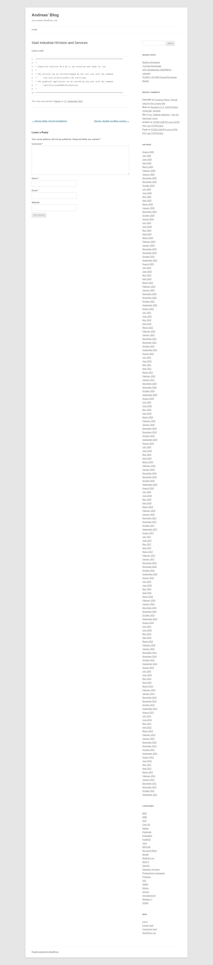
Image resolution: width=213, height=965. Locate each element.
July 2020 (146, 402)
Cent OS (146, 824)
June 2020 (147, 406)
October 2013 (148, 705)
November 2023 (149, 253)
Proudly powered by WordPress (45, 952)
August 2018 (148, 488)
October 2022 (148, 301)
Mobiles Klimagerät (151, 62)
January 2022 (148, 335)
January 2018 (148, 514)
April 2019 (146, 458)
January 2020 (148, 425)
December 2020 (149, 384)
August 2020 (148, 398)
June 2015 (147, 630)
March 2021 (147, 372)
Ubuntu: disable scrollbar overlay (111, 121)
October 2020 (148, 391)
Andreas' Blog (45, 15)
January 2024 (148, 245)
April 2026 (146, 163)
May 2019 (146, 455)
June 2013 (147, 720)
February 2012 (148, 776)
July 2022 (146, 313)
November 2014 (149, 656)
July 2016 (146, 582)
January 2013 (148, 739)
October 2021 (148, 346)
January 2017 (148, 559)
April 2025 (146, 200)
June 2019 (147, 451)
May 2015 (146, 634)
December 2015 (149, 608)
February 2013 (148, 735)
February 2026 (148, 171)
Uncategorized (148, 895)
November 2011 (149, 787)
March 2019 (147, 462)
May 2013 (146, 724)
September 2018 (149, 484)
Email (35, 190)
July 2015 (146, 626)
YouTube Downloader (151, 66)
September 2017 (149, 529)
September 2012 (149, 753)
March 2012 (147, 772)
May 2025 (146, 197)
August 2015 (148, 623)
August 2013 (148, 712)
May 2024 (146, 230)
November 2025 (149, 182)
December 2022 (149, 294)
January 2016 (148, 604)
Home (34, 30)
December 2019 (149, 428)
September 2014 (149, 664)
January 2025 (148, 208)
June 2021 (147, 361)
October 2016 (148, 570)
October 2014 (148, 660)
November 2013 (149, 701)
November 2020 (149, 387)
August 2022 (148, 309)
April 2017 (146, 548)
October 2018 (148, 481)
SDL (144, 881)
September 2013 (149, 709)
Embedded (147, 836)
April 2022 (146, 324)
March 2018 (147, 507)
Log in (145, 922)
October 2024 (148, 215)
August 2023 (148, 264)
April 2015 (146, 638)
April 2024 (146, 234)
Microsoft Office (149, 851)
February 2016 (148, 600)
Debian (145, 828)
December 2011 (149, 783)
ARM (144, 817)
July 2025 (146, 189)
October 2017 (148, 526)
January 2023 (148, 290)
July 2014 (146, 671)
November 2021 (149, 342)
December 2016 (149, 563)
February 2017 (148, 555)
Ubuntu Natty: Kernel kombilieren (49, 121)
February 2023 (148, 286)
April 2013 (146, 727)
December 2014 (149, 653)
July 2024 (146, 223)
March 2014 (147, 686)
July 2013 (146, 716)
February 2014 (148, 690)
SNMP (145, 884)
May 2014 (146, 679)
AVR (144, 821)
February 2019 (148, 466)
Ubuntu (57, 101)
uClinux (145, 892)
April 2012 (146, 768)
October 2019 (148, 436)
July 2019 (146, 447)
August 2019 (148, 443)
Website (36, 202)
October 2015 (148, 615)
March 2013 (147, 731)
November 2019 (149, 432)
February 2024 (148, 242)
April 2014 (146, 682)
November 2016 (149, 567)
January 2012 (148, 780)
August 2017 (148, 533)
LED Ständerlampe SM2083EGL (157, 70)
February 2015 (148, 645)
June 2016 (147, 585)
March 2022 (147, 327)
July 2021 (146, 357)
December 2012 (149, 742)
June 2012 (147, 761)
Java (144, 843)
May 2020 (146, 410)
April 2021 (146, 369)
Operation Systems (151, 869)
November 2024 (149, 212)
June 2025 (147, 193)
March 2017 (147, 552)
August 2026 (148, 152)
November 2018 (149, 477)
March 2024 (147, 238)
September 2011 (149, 795)
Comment (37, 144)
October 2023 (148, 256)
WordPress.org (149, 933)
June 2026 (147, 159)
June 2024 (147, 227)
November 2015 (149, 611)
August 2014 (148, 668)
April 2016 (146, 593)
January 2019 (148, 469)
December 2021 (149, 339)
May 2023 (146, 275)
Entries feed (147, 925)
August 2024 (148, 219)
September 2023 (149, 260)
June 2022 (147, 316)
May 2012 (146, 765)
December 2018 (149, 473)
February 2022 (148, 331)
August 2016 (148, 578)
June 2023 (147, 271)
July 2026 (146, 156)
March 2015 (147, 641)
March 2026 (147, 167)
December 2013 (149, 697)
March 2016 (147, 597)
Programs (146, 877)
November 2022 (149, 298)
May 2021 (146, 365)
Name (35, 178)
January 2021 (148, 380)
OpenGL (146, 866)
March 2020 (147, 417)
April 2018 (146, 503)
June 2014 (147, 675)
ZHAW (145, 903)
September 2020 (149, 395)
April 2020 (146, 413)
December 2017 (149, 518)
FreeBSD (146, 839)
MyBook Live (148, 858)
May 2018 (146, 499)
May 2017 (146, 544)
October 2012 (148, 750)
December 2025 (149, 178)
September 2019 (149, 440)
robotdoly (146, 73)
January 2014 (148, 694)
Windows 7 (147, 899)
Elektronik (146, 832)
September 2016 (149, 574)
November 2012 (149, 746)
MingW (145, 854)
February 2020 (148, 421)
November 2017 (149, 522)
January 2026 (148, 174)
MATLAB (146, 847)
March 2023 (147, 283)
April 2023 (146, 279)
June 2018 (147, 496)
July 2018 (146, 492)
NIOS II (145, 862)
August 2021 (148, 354)
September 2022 (149, 305)
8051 (144, 813)
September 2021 (149, 350)
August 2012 (148, 757)
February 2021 (148, 376)
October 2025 (148, 185)
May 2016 (146, 589)
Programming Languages (153, 873)
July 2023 (146, 268)
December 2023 (149, 249)
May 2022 (146, 320)
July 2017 (146, 537)
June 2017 (147, 540)
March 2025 (147, 204)
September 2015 (149, 619)
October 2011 (148, 791)
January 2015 (148, 649)
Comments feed (149, 929)
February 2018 (148, 511)
